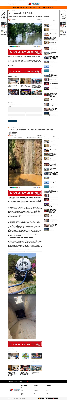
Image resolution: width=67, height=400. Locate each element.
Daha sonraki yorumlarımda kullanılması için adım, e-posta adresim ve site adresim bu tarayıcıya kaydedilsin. (24, 117)
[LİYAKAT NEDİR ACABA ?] (46, 35)
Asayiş (21, 7)
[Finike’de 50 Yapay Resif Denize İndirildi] (46, 67)
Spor (37, 7)
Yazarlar (47, 389)
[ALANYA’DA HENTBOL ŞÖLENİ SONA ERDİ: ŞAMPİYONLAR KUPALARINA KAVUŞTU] (46, 115)
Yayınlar (35, 393)
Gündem (34, 137)
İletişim (47, 393)
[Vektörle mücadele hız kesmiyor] (13, 81)
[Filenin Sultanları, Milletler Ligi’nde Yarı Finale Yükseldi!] (46, 85)
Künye (47, 390)
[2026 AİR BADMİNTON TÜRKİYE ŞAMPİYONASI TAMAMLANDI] (46, 39)
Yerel (22, 387)
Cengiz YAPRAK (13, 135)
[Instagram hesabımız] (12, 4)
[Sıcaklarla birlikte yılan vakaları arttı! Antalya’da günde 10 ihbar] (46, 105)
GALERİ (11, 0)
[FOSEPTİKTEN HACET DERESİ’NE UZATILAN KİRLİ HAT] (25, 81)
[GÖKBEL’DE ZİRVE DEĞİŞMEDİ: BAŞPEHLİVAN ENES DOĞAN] (46, 63)
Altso (24, 7)
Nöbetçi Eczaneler (37, 387)
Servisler (51, 7)
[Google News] (39, 46)
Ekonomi (27, 7)
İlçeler (18, 7)
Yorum (10, 106)
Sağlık (44, 7)
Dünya (34, 7)
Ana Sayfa (48, 387)
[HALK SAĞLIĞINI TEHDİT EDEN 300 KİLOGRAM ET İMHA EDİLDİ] (46, 110)
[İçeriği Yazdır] (19, 46)
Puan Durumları (36, 391)
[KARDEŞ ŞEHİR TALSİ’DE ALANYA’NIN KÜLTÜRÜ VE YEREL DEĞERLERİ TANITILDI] (46, 49)
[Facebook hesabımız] (9, 4)
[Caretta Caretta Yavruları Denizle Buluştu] (36, 92)
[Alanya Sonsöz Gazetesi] (33, 5)
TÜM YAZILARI (39, 19)
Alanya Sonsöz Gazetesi (20, 398)
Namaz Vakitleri (36, 389)
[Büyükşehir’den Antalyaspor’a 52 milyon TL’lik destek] (46, 101)
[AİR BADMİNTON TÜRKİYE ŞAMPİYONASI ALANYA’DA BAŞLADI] (46, 76)
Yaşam (41, 137)
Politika (31, 7)
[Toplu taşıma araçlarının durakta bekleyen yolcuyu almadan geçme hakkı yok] (36, 81)
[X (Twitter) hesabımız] (10, 4)
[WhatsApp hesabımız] (15, 4)
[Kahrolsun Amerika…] (25, 356)
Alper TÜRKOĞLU (13, 19)
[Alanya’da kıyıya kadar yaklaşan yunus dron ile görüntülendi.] (46, 71)
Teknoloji (47, 7)
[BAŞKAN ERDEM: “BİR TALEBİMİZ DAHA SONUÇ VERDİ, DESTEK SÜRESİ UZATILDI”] (46, 44)
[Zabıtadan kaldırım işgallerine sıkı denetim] (13, 92)
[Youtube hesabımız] (13, 4)
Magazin (40, 7)
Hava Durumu (36, 390)
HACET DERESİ (11, 348)
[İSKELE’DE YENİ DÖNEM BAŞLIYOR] (46, 54)
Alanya (14, 7)
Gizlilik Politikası (48, 391)
